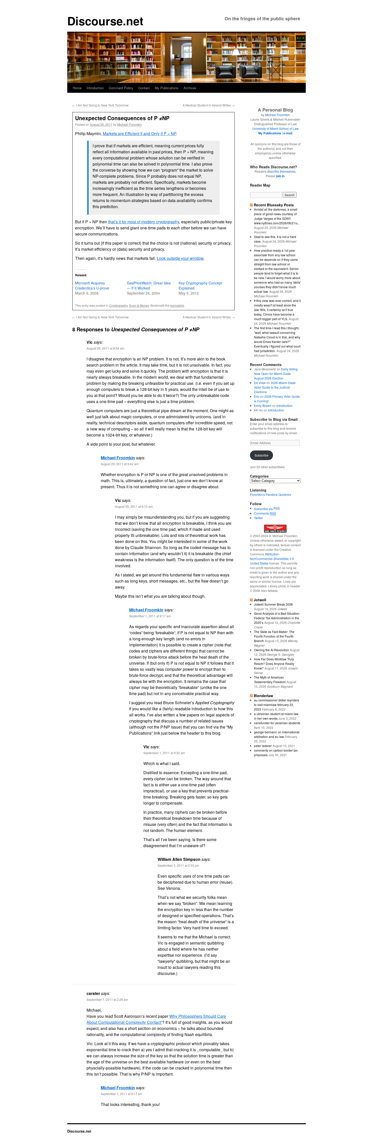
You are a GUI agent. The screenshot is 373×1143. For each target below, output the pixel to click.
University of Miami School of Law (275, 128)
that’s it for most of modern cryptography (143, 222)
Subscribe (261, 455)
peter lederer (263, 745)
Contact (144, 87)
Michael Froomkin (129, 124)
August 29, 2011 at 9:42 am (120, 464)
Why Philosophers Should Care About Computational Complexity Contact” (156, 1019)
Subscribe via (264, 508)
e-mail (287, 133)
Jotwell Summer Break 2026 (273, 604)
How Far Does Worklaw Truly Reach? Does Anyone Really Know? (274, 663)
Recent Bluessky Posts (274, 204)
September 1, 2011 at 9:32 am (164, 753)
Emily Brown (262, 405)
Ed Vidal (260, 382)
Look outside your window (180, 258)
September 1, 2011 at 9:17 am (150, 616)
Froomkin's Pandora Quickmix (270, 494)
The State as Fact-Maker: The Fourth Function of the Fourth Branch (274, 636)
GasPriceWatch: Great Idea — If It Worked (149, 285)
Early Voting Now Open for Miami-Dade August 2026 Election (276, 373)
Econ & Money (139, 305)
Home (77, 87)
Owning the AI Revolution (271, 650)
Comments (265, 513)
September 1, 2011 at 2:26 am (107, 999)
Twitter (258, 518)
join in (280, 176)
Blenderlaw (263, 695)
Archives (189, 87)
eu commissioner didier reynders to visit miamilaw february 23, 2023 (276, 704)
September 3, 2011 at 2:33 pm (178, 865)
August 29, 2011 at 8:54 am (105, 348)
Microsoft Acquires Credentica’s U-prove (92, 285)
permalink (177, 305)
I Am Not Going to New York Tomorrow (100, 105)
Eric (256, 396)
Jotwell (260, 599)
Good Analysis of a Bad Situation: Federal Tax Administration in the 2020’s (277, 618)
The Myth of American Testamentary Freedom (270, 679)
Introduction (95, 87)
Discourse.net (105, 20)
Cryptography (118, 305)
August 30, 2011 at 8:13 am (134, 506)
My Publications (166, 87)
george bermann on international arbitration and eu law (276, 734)
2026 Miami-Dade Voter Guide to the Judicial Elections (275, 387)
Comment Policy (121, 87)
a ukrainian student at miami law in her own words (276, 716)
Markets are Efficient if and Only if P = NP (139, 133)
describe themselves (281, 171)
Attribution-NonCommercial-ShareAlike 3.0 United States (272, 558)
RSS (277, 508)
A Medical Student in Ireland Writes (209, 105)
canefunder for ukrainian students (277, 723)
